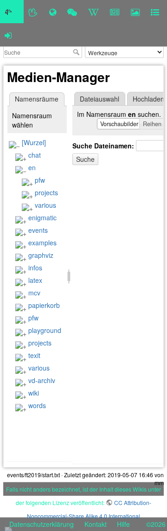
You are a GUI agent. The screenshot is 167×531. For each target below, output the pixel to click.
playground (44, 330)
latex (35, 280)
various (45, 205)
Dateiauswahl (99, 98)
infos (35, 267)
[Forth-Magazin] (114, 11)
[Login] (8, 34)
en (32, 167)
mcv (34, 292)
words (37, 405)
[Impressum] (155, 11)
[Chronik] (53, 11)
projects (46, 192)
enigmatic (42, 217)
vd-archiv (41, 380)
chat (34, 155)
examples (42, 242)
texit (34, 355)
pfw (40, 180)
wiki (33, 392)
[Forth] (33, 11)
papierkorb (44, 305)
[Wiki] (93, 11)
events (38, 230)
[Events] (72, 11)
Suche (77, 52)
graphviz (40, 255)
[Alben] (135, 11)
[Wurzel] (34, 142)
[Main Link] (12, 11)
